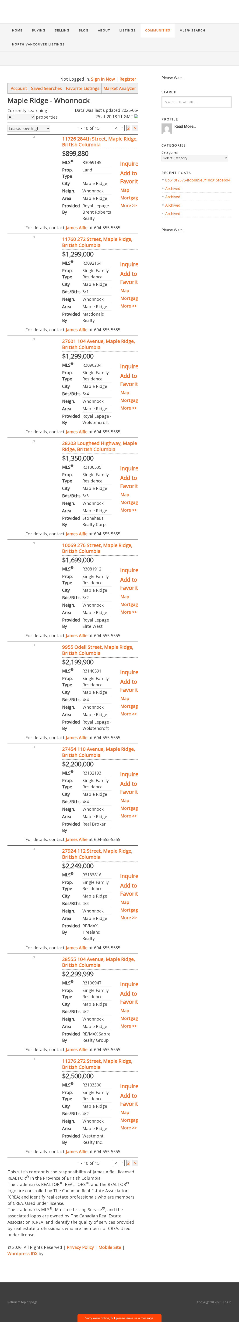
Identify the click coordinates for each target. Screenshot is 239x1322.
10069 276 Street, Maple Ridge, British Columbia (97, 548)
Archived (172, 188)
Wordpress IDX (22, 1253)
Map (124, 190)
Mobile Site (109, 1247)
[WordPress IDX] (56, 1253)
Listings (128, 30)
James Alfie (119, 15)
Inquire (129, 163)
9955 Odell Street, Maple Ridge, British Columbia (97, 650)
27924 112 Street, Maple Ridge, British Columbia (97, 853)
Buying (39, 30)
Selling (62, 30)
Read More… (185, 126)
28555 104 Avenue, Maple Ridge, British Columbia (98, 962)
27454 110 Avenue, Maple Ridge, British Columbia (98, 752)
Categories (170, 152)
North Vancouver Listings (38, 44)
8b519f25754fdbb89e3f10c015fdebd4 (197, 180)
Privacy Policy (80, 1247)
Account (19, 88)
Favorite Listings (82, 88)
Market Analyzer (119, 88)
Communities (157, 30)
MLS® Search (192, 30)
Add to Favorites (132, 177)
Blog (84, 30)
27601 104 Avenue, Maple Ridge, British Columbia (98, 344)
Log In (227, 1302)
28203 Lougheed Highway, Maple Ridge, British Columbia (99, 446)
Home (17, 30)
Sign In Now (103, 79)
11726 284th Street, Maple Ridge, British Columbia (99, 141)
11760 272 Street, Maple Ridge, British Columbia (97, 242)
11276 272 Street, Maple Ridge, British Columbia (97, 1064)
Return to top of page (22, 1302)
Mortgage (130, 198)
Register (128, 79)
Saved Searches (46, 88)
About (104, 30)
